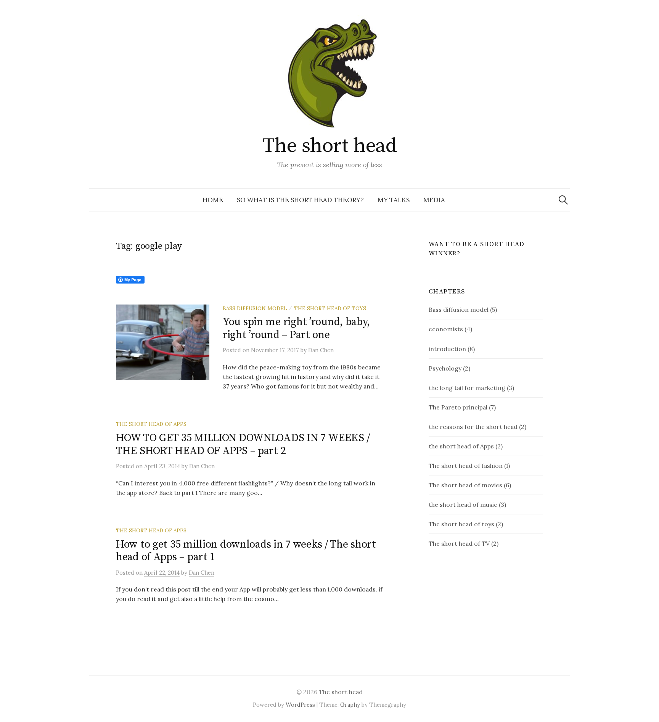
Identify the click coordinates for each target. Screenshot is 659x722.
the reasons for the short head (473, 426)
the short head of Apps (151, 424)
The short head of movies (465, 485)
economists (446, 329)
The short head (329, 146)
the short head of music (463, 504)
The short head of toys (330, 308)
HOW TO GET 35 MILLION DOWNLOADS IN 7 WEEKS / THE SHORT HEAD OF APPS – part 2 (243, 444)
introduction (447, 349)
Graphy (350, 704)
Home (213, 200)
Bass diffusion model (255, 308)
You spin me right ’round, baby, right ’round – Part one (296, 328)
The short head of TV (459, 543)
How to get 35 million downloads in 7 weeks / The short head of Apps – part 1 (246, 551)
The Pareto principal (458, 407)
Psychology (445, 368)
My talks (394, 200)
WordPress (300, 704)
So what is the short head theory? (300, 200)
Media (434, 200)
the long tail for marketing (467, 388)
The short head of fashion (466, 465)
